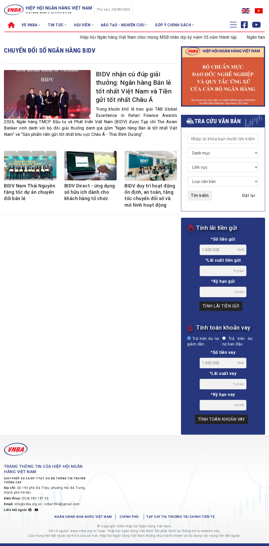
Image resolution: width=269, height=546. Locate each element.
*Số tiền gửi (223, 239)
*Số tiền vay (223, 352)
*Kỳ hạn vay (223, 394)
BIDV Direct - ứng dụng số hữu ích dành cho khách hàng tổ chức (89, 192)
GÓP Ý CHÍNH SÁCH (173, 25)
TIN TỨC (56, 25)
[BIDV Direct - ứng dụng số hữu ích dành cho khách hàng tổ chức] (90, 165)
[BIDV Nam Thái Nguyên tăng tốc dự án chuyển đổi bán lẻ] (30, 166)
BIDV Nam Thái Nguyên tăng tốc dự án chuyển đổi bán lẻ (29, 192)
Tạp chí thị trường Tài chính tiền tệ (180, 517)
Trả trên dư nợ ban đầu (237, 341)
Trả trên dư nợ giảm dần (203, 341)
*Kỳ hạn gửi (223, 281)
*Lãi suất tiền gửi (223, 260)
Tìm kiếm (200, 195)
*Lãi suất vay (223, 373)
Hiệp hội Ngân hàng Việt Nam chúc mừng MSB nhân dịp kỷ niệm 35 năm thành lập (151, 37)
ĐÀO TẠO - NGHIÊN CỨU (123, 25)
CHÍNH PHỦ (129, 517)
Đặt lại (248, 195)
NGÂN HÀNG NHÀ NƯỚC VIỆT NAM (83, 517)
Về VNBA (30, 25)
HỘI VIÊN (82, 25)
